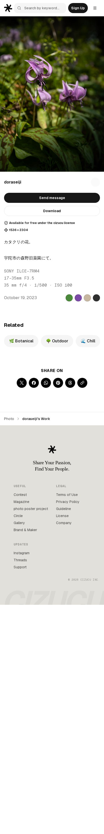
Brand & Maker (25, 530)
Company (64, 523)
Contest (20, 494)
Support (20, 567)
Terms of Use (67, 494)
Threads (20, 560)
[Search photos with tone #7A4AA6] (78, 297)
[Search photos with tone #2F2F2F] (96, 297)
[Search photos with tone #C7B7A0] (87, 297)
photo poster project (31, 508)
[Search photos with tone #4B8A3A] (69, 297)
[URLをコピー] (82, 383)
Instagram (22, 553)
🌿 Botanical (21, 341)
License (62, 516)
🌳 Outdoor (57, 341)
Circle (18, 516)
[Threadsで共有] (70, 383)
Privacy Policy (68, 501)
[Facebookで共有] (34, 383)
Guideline (63, 508)
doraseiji (12, 182)
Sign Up (78, 8)
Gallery (19, 523)
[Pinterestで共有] (58, 383)
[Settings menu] (95, 8)
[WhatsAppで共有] (46, 383)
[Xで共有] (22, 383)
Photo (9, 418)
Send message (52, 198)
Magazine (21, 501)
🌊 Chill (88, 341)
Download (52, 211)
